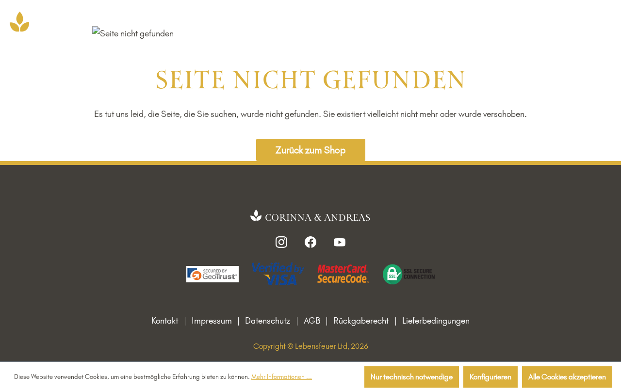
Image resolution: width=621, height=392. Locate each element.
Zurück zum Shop (310, 150)
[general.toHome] (310, 216)
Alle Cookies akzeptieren (567, 376)
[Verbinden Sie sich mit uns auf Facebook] (310, 241)
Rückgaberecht (361, 320)
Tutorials (441, 20)
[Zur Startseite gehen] (19, 22)
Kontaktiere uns (340, 20)
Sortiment (274, 20)
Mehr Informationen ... (281, 376)
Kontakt (164, 320)
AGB (312, 320)
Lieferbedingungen (436, 320)
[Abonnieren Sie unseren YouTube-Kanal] (339, 241)
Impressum (212, 320)
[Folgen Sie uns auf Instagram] (281, 241)
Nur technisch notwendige (412, 376)
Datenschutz (267, 320)
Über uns (397, 20)
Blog (477, 20)
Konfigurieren (490, 376)
